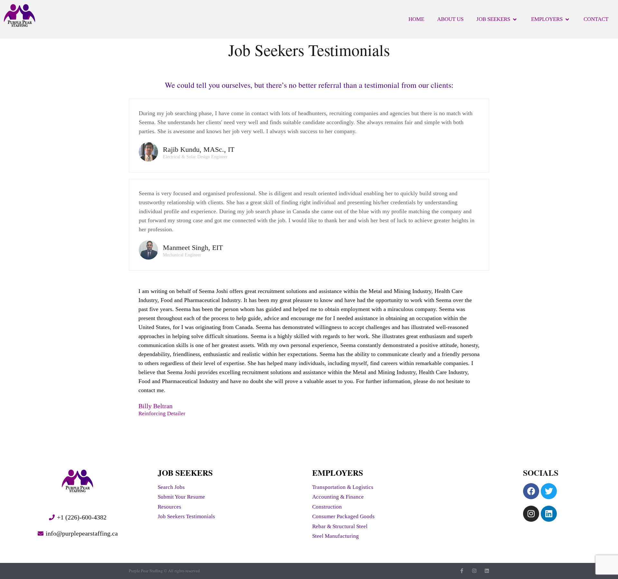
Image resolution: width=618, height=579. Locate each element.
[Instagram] (531, 514)
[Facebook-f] (461, 570)
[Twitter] (549, 491)
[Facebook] (531, 491)
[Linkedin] (549, 514)
